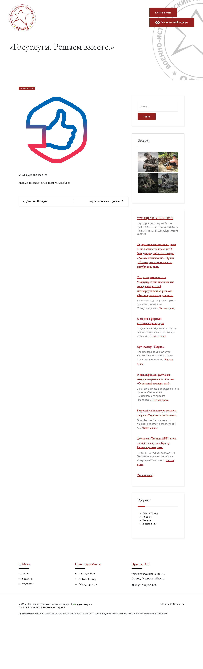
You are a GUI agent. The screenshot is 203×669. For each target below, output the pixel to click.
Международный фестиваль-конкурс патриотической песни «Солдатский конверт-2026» (155, 379)
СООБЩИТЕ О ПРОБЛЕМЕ (155, 218)
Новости (147, 516)
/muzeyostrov (86, 573)
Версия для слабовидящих (174, 22)
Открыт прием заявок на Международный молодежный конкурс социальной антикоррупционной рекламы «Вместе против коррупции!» (155, 286)
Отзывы (25, 573)
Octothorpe (178, 604)
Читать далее (167, 308)
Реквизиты (27, 578)
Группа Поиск (150, 513)
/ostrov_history (87, 579)
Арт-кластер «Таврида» (151, 346)
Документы (27, 583)
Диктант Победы (36, 201)
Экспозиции (149, 523)
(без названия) (145, 475)
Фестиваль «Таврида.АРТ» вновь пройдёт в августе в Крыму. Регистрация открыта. (156, 443)
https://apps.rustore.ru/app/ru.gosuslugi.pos (44, 182)
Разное (146, 520)
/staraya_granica (87, 584)
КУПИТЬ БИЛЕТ (163, 12)
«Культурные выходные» (105, 201)
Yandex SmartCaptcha (54, 607)
